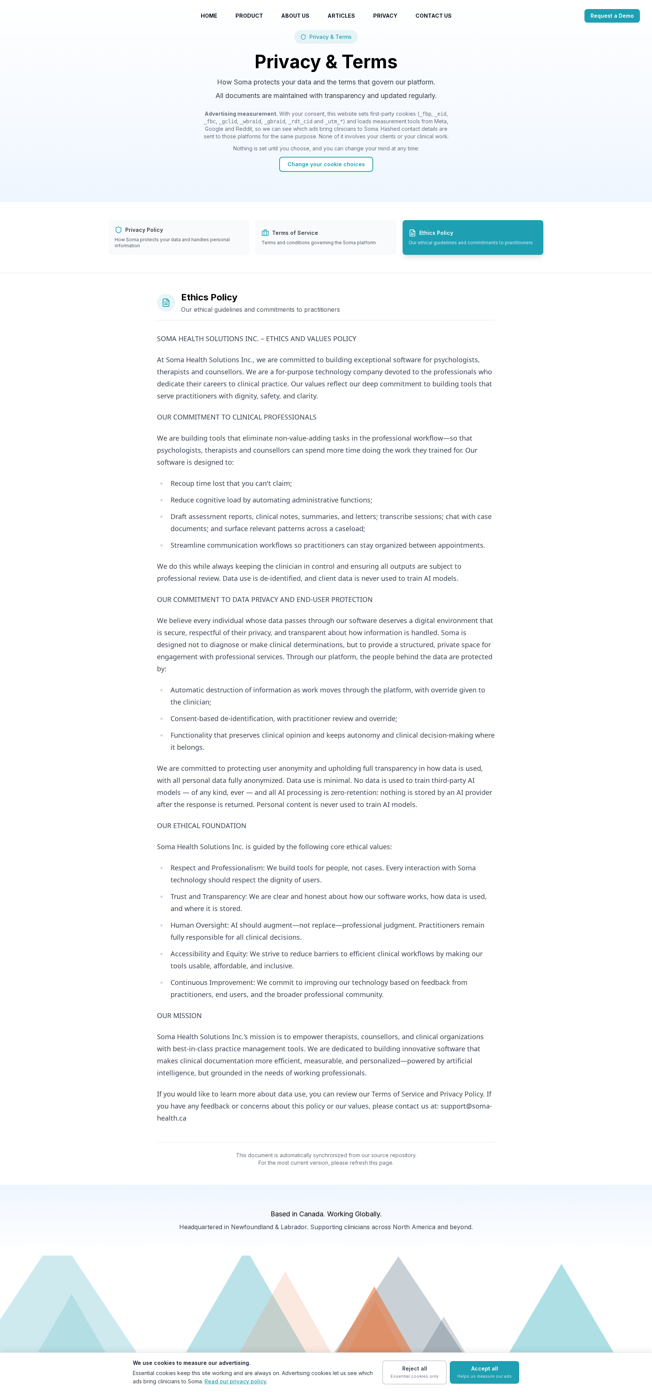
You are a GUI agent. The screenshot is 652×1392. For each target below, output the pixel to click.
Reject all (414, 1372)
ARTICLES (341, 15)
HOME (209, 15)
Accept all (484, 1372)
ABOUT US (295, 15)
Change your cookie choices (326, 164)
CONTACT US (433, 15)
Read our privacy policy (235, 1381)
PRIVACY (385, 15)
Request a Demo (612, 15)
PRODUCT (249, 15)
